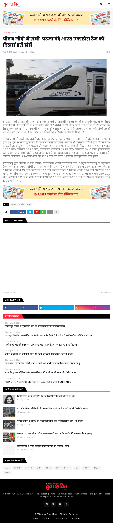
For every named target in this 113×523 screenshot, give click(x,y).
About (36, 518)
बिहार (29, 204)
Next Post (104, 292)
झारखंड (21, 204)
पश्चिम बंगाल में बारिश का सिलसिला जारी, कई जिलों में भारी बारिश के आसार (38, 382)
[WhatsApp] (43, 212)
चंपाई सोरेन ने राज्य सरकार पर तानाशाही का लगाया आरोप (43, 446)
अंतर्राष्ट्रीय (17, 468)
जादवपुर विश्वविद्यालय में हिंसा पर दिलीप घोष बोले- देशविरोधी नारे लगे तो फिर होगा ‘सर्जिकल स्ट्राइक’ (48, 335)
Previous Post (11, 292)
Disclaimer (75, 518)
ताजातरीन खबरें (12, 316)
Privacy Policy (60, 518)
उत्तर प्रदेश (28, 468)
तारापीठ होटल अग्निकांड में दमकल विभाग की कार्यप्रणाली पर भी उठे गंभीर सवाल (40, 372)
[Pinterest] (37, 212)
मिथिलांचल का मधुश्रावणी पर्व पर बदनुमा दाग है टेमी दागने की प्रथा (46, 396)
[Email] (50, 212)
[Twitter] (30, 212)
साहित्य (96, 468)
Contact (46, 518)
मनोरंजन (86, 468)
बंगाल (57, 468)
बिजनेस (67, 468)
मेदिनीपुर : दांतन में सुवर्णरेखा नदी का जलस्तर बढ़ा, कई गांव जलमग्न (35, 326)
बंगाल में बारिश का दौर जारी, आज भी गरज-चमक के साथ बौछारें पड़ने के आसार (39, 354)
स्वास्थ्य (7, 472)
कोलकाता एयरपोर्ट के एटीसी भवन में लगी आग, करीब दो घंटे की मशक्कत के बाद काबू (42, 363)
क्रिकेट (39, 468)
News (13, 32)
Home (6, 32)
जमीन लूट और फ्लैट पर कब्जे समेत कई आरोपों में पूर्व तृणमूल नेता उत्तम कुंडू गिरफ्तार (42, 345)
